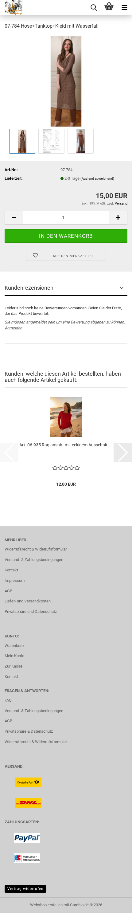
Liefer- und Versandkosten (28, 601)
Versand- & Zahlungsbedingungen (34, 559)
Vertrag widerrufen (25, 889)
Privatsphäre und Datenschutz (31, 611)
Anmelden (13, 328)
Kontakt (11, 570)
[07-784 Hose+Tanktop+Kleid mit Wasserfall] (66, 81)
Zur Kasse (13, 666)
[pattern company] (11, 7)
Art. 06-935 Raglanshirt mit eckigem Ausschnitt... (66, 444)
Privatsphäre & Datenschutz (29, 731)
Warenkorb (14, 645)
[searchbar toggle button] (93, 7)
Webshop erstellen (46, 905)
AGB (8, 591)
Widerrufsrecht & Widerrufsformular (36, 549)
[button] (14, 218)
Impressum (15, 580)
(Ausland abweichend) (97, 179)
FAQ (8, 700)
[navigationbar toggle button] (124, 7)
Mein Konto (14, 655)
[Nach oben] (115, 903)
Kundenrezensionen (29, 287)
